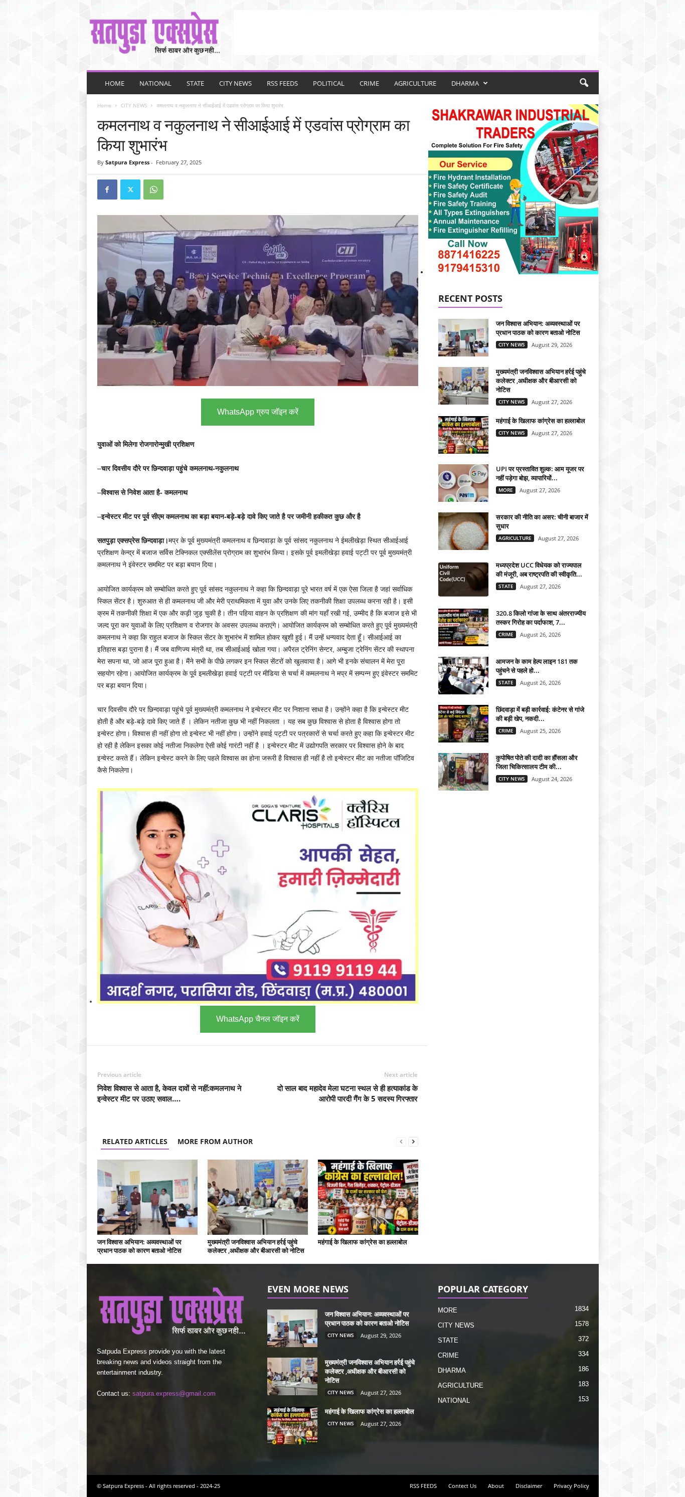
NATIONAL (155, 83)
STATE (195, 83)
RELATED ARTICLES (134, 1141)
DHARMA (465, 83)
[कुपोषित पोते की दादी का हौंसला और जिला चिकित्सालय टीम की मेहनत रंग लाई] (463, 772)
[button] (584, 83)
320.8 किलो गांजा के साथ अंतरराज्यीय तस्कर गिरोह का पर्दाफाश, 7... (541, 618)
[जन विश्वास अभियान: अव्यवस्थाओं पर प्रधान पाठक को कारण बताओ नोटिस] (147, 1197)
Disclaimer (529, 1485)
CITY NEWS (235, 83)
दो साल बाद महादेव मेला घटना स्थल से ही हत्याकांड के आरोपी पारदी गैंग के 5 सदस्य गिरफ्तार (347, 1093)
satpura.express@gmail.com (174, 1393)
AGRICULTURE (415, 83)
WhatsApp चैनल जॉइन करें (257, 1019)
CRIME (369, 83)
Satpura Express (127, 162)
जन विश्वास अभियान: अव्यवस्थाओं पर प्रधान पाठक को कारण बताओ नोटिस (139, 1246)
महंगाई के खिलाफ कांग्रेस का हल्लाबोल (362, 1241)
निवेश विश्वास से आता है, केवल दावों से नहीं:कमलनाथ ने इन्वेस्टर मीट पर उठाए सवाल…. (169, 1093)
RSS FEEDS (282, 83)
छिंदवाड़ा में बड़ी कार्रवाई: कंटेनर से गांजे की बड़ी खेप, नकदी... (540, 714)
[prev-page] (401, 1141)
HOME (114, 83)
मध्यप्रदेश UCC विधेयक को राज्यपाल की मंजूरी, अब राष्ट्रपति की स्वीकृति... (539, 569)
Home (104, 105)
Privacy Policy (571, 1485)
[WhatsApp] (153, 189)
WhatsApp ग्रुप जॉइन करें (257, 412)
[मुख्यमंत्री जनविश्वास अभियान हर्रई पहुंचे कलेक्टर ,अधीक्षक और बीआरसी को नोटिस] (258, 1197)
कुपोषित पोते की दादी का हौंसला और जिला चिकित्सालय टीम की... (537, 762)
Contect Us (462, 1485)
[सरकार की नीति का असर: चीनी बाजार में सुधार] (463, 531)
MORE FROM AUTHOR (215, 1141)
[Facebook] (107, 189)
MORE (505, 489)
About (496, 1485)
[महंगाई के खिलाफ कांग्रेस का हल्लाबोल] (368, 1197)
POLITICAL (329, 83)
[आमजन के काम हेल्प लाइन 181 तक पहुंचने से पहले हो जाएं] (463, 675)
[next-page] (413, 1141)
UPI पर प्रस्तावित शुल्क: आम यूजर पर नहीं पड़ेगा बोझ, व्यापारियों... (540, 473)
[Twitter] (130, 189)
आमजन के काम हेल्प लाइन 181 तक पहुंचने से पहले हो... (537, 666)
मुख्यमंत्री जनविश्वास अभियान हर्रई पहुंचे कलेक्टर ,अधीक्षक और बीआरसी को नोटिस (256, 1246)
